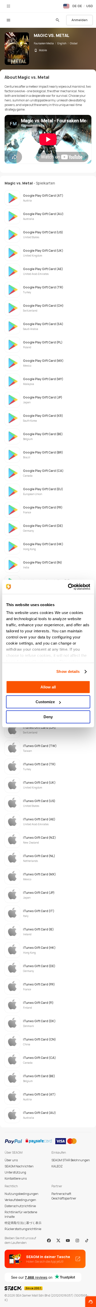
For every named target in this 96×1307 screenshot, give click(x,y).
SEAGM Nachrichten (19, 1166)
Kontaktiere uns (16, 1178)
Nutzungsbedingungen (21, 1194)
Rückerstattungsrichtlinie (23, 1229)
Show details (68, 671)
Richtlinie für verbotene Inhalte (21, 1214)
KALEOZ (57, 1166)
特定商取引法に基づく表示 (23, 1223)
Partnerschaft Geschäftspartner (63, 1196)
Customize (45, 702)
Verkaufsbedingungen (20, 1200)
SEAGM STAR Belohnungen (70, 1160)
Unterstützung (15, 1172)
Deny (48, 717)
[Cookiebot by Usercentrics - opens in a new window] (68, 586)
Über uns (11, 1160)
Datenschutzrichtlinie (20, 1206)
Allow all (48, 687)
